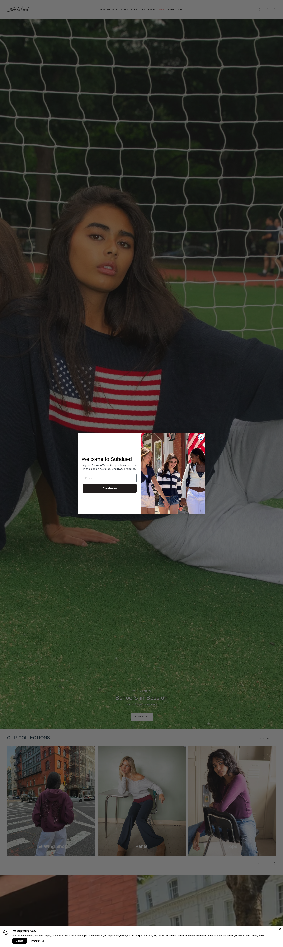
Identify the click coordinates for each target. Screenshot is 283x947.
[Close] (279, 929)
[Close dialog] (201, 437)
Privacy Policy (257, 935)
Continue (110, 488)
